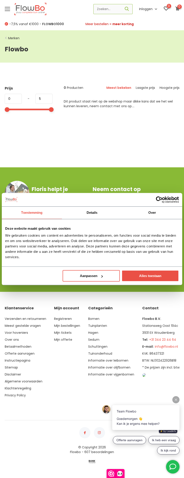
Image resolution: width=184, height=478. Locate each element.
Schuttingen (97, 346)
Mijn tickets (63, 332)
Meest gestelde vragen (23, 325)
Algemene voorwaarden (23, 381)
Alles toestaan (150, 276)
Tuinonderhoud (100, 353)
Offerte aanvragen (20, 353)
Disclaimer (13, 374)
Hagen (93, 332)
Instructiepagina (17, 360)
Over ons (12, 339)
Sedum (93, 339)
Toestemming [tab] (31, 212)
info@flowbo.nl (166, 346)
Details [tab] (92, 212)
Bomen (93, 318)
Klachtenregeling (18, 388)
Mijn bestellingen (67, 325)
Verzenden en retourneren (25, 318)
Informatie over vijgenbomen (111, 374)
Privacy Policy (15, 395)
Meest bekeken (118, 87)
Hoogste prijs (170, 87)
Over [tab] (152, 212)
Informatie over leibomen (108, 360)
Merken (14, 38)
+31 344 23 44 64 (162, 339)
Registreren (63, 318)
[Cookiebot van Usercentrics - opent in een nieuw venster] (159, 199)
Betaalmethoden (18, 346)
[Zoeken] (127, 9)
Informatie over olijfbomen (109, 367)
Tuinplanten (97, 325)
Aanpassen (88, 276)
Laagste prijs (145, 87)
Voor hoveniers (16, 332)
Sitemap (11, 367)
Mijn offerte (63, 339)
